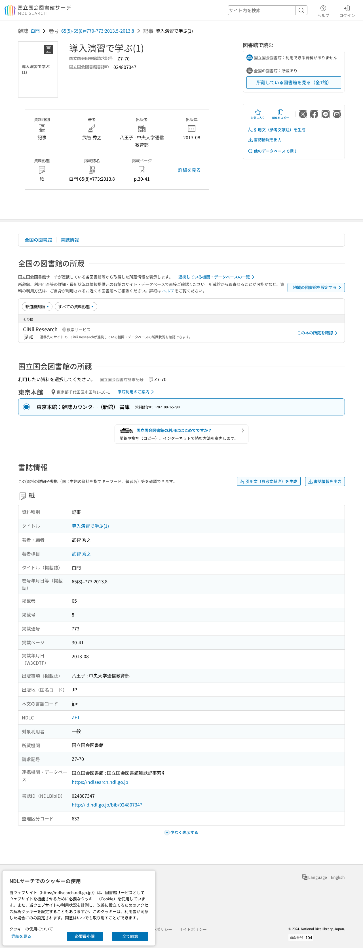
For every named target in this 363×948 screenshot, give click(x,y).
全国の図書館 (38, 239)
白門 (35, 30)
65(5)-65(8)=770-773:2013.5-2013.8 (97, 30)
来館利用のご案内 (133, 391)
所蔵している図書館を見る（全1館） (294, 82)
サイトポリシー (193, 929)
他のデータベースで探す (275, 151)
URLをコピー (280, 117)
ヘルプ (323, 15)
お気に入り (258, 117)
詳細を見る (189, 169)
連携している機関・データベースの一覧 (214, 277)
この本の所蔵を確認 (315, 332)
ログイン (347, 15)
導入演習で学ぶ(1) (90, 525)
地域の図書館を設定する (315, 287)
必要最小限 (85, 936)
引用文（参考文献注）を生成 (279, 129)
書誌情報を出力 (268, 139)
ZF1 (76, 717)
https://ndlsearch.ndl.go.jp (100, 781)
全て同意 (130, 936)
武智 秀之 (81, 553)
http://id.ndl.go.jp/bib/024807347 (107, 804)
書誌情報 (70, 239)
